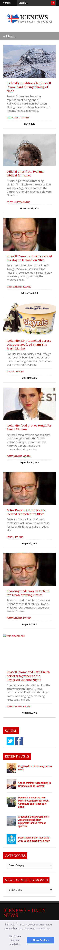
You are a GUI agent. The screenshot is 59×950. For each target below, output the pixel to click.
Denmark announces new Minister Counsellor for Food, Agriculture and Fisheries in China (33, 802)
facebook (19, 741)
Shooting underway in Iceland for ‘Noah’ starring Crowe (28, 593)
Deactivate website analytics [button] (15, 940)
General (11, 371)
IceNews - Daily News (24, 913)
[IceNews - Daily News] (29, 24)
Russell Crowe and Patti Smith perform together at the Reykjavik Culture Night (28, 676)
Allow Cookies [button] (41, 940)
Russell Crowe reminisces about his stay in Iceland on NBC (29, 258)
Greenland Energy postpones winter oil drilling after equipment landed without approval (33, 821)
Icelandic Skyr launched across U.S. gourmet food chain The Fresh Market (29, 344)
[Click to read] (29, 61)
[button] (51, 928)
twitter (10, 741)
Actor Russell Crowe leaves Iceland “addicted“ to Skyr (26, 512)
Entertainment (22, 117)
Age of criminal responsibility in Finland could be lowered (34, 784)
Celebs (10, 117)
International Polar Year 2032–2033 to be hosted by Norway (34, 839)
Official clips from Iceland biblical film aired (25, 173)
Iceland (27, 286)
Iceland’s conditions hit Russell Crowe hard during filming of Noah (29, 87)
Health (20, 371)
